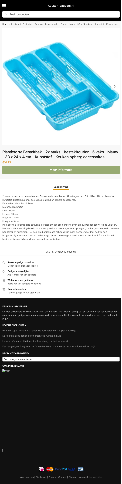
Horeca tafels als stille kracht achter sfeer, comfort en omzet (35, 341)
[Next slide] (114, 86)
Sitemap (73, 477)
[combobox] (61, 359)
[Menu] (7, 5)
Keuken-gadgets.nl (61, 5)
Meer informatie (61, 170)
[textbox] (61, 359)
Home (5, 24)
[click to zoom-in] (61, 86)
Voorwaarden (27, 477)
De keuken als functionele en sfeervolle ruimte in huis (31, 335)
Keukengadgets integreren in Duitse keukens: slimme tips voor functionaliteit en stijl (48, 346)
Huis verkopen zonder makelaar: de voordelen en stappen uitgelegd (39, 330)
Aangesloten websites (90, 477)
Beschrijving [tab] (61, 186)
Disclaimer (41, 477)
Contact (62, 477)
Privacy (52, 477)
